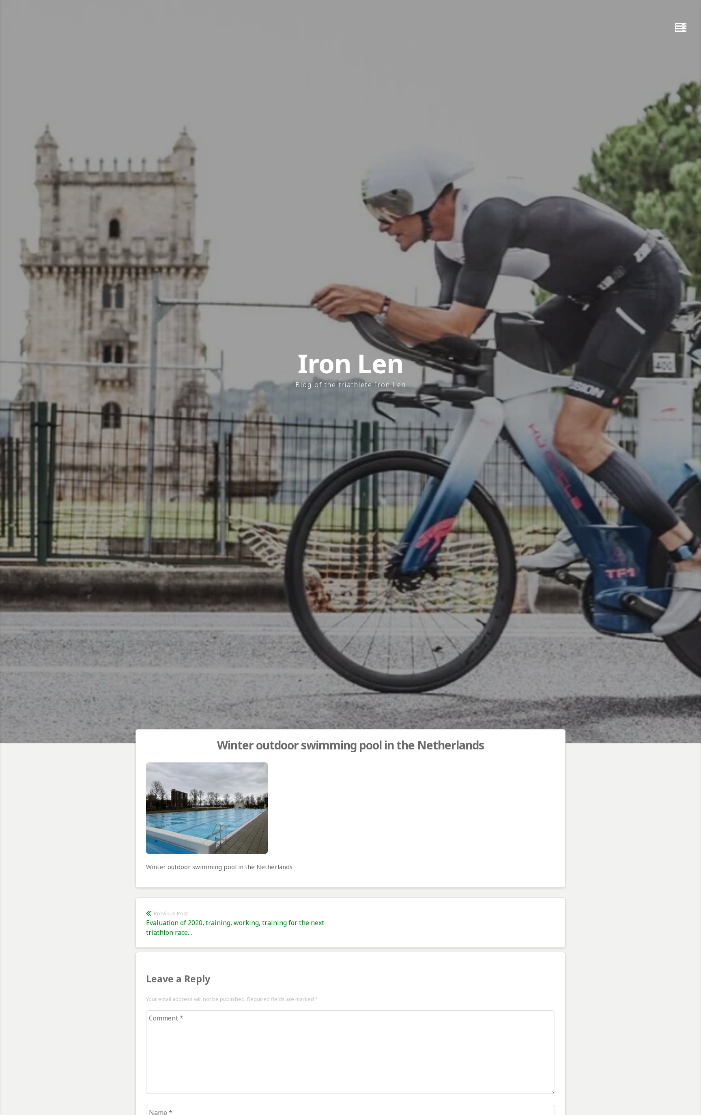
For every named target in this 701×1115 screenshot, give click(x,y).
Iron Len (350, 363)
